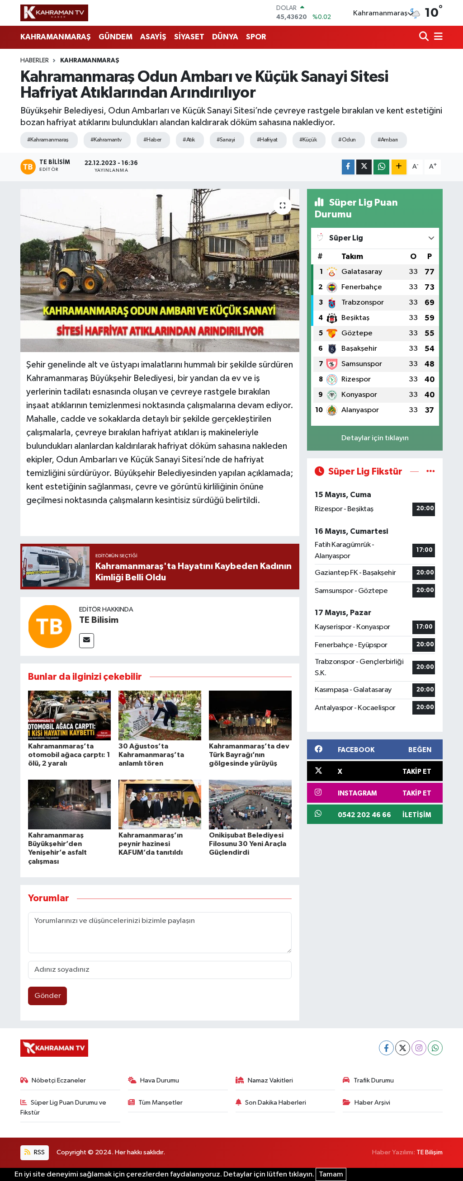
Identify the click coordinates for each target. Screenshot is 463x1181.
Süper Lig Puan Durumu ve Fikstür (63, 1107)
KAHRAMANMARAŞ (55, 37)
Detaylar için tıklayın (375, 438)
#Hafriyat (267, 140)
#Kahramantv (106, 140)
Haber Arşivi (372, 1102)
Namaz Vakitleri (270, 1080)
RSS (39, 1152)
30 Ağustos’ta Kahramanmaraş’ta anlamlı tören (151, 755)
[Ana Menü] (436, 37)
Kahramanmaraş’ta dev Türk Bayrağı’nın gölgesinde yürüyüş (249, 755)
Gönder (47, 996)
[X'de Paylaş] (364, 167)
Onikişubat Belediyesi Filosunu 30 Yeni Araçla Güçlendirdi (247, 844)
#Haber (152, 140)
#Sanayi (226, 140)
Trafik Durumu (374, 1080)
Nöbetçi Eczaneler (59, 1080)
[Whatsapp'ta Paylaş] (381, 167)
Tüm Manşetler (160, 1102)
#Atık (188, 140)
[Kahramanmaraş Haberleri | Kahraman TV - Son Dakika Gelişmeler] (54, 13)
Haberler (34, 60)
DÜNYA (225, 37)
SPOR (256, 37)
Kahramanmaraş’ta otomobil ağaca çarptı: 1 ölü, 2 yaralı (69, 755)
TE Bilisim (98, 620)
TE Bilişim (429, 1152)
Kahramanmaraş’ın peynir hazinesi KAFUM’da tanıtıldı (150, 844)
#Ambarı (388, 140)
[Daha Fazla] (399, 167)
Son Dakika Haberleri (275, 1102)
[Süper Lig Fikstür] (430, 471)
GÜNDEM (115, 37)
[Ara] (424, 37)
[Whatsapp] (435, 1047)
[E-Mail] (86, 640)
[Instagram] (418, 1047)
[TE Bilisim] (49, 626)
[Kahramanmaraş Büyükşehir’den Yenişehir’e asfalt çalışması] (69, 804)
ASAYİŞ (153, 37)
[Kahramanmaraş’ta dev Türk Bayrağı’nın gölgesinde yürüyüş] (250, 715)
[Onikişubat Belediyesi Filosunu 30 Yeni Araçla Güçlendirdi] (250, 804)
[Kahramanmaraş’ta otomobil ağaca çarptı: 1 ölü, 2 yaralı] (69, 715)
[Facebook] (386, 1047)
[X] (402, 1047)
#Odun (346, 140)
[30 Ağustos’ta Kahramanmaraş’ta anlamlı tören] (159, 715)
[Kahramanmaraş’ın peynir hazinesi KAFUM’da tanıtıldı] (159, 804)
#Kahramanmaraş (48, 140)
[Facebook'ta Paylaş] (348, 167)
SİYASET (189, 37)
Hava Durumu (159, 1080)
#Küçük (308, 140)
